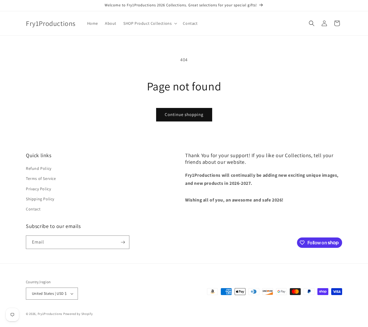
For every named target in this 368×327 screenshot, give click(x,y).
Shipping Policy (40, 198)
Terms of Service (41, 178)
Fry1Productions (50, 314)
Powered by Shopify (78, 314)
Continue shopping (184, 114)
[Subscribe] (122, 242)
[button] (149, 23)
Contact (33, 209)
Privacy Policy (38, 188)
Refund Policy (38, 168)
